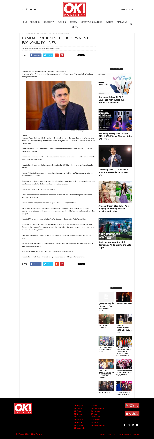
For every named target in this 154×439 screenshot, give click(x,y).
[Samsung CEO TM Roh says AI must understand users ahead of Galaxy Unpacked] (115, 156)
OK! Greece (78, 414)
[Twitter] (31, 9)
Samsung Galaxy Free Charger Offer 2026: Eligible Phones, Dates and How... (115, 136)
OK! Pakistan (78, 420)
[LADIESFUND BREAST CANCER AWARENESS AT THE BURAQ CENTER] (124, 364)
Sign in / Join (127, 9)
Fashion (62, 22)
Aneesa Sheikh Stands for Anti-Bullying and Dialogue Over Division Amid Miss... (114, 209)
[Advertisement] (59, 64)
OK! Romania (95, 420)
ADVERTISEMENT (125, 434)
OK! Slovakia (95, 422)
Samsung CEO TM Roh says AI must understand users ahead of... (114, 172)
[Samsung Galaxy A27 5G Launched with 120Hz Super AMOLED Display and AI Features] (115, 83)
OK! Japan (94, 414)
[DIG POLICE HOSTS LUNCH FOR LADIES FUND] (106, 341)
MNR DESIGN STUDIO (124, 303)
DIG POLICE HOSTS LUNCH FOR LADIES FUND (106, 349)
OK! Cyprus (78, 408)
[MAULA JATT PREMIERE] (106, 319)
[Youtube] (35, 9)
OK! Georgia (78, 411)
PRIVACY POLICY (112, 434)
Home (24, 22)
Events (109, 22)
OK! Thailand (78, 425)
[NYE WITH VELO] (106, 386)
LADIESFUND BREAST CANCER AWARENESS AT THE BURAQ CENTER (124, 373)
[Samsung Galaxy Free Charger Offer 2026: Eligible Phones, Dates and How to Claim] (115, 120)
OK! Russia (78, 422)
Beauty (73, 22)
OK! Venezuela (79, 428)
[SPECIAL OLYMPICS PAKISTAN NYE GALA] (124, 386)
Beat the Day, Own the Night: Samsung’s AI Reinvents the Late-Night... (115, 245)
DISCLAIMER (101, 434)
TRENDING (30, 33)
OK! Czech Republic (98, 408)
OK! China (94, 405)
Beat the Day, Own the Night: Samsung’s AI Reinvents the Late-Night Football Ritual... (106, 306)
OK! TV (75, 27)
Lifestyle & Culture (91, 22)
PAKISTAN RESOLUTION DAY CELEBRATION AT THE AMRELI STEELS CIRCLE (124, 329)
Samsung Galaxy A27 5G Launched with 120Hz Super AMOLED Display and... (112, 100)
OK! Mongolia (95, 417)
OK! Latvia (77, 417)
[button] (131, 25)
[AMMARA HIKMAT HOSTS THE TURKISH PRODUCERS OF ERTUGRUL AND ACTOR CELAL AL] (124, 341)
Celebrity (48, 22)
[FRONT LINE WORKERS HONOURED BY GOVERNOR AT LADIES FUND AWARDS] (106, 364)
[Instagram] (27, 9)
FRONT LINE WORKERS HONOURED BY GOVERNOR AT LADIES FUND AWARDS (106, 374)
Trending (35, 22)
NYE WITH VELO (104, 393)
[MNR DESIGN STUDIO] (124, 297)
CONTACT (136, 434)
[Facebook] (23, 9)
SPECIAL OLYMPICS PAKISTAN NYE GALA (124, 393)
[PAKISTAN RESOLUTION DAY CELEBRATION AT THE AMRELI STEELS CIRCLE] (124, 319)
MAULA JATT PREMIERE (103, 326)
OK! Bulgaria (78, 405)
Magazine (122, 22)
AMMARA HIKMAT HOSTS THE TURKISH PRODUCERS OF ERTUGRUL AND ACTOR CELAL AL (124, 351)
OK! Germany (95, 411)
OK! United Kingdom (98, 425)
